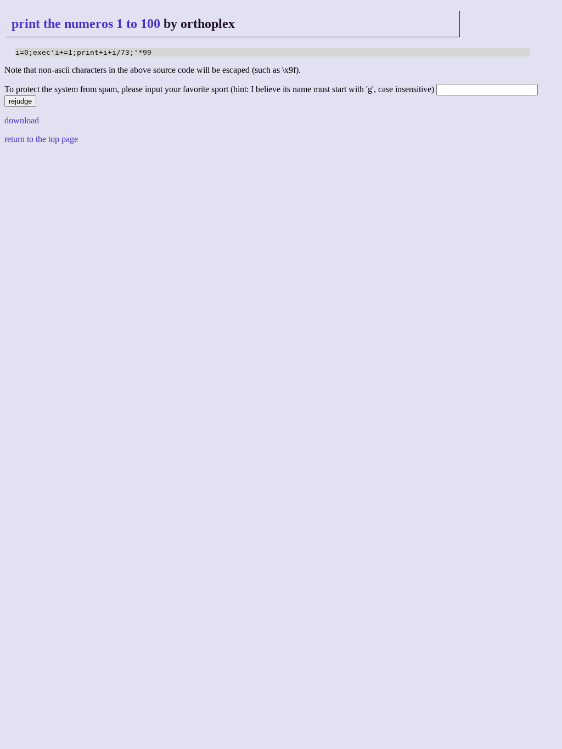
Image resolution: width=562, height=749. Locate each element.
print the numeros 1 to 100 (86, 23)
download (21, 120)
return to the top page (41, 139)
